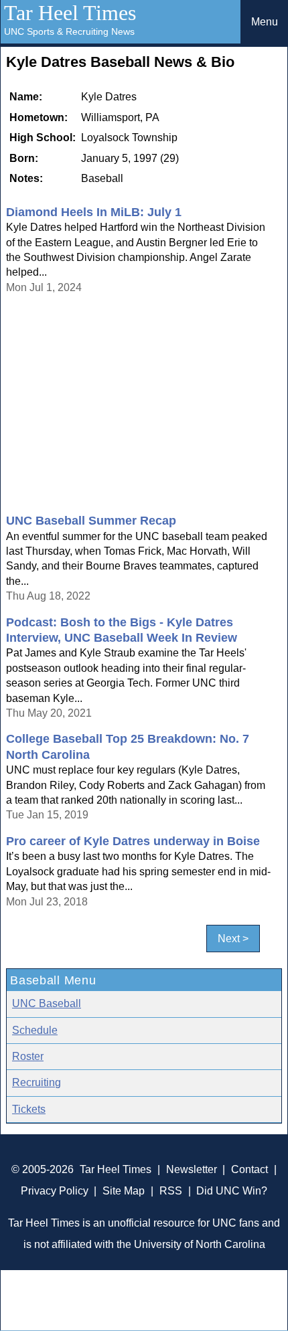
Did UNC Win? (231, 1190)
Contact (249, 1169)
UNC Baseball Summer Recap (91, 520)
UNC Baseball (46, 1003)
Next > (233, 938)
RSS (170, 1190)
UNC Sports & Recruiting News (69, 31)
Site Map (123, 1190)
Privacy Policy (54, 1190)
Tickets (29, 1109)
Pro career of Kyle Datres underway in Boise (133, 841)
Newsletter (191, 1169)
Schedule (35, 1030)
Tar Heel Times (70, 13)
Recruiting (36, 1082)
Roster (28, 1056)
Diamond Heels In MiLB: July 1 (94, 212)
